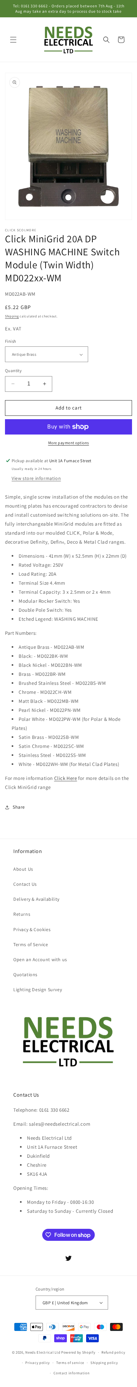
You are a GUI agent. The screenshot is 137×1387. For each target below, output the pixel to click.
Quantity (13, 370)
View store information (36, 478)
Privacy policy (37, 1362)
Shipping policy (104, 1362)
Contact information (71, 1373)
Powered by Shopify (78, 1352)
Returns (21, 914)
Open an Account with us (40, 959)
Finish (10, 341)
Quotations (25, 975)
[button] (13, 39)
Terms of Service (30, 944)
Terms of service (70, 1362)
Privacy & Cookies (32, 929)
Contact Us (25, 884)
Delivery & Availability (36, 899)
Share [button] (19, 807)
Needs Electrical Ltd (42, 1352)
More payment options (68, 442)
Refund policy (113, 1352)
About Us (23, 869)
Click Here (65, 778)
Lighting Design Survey (37, 990)
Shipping (12, 316)
